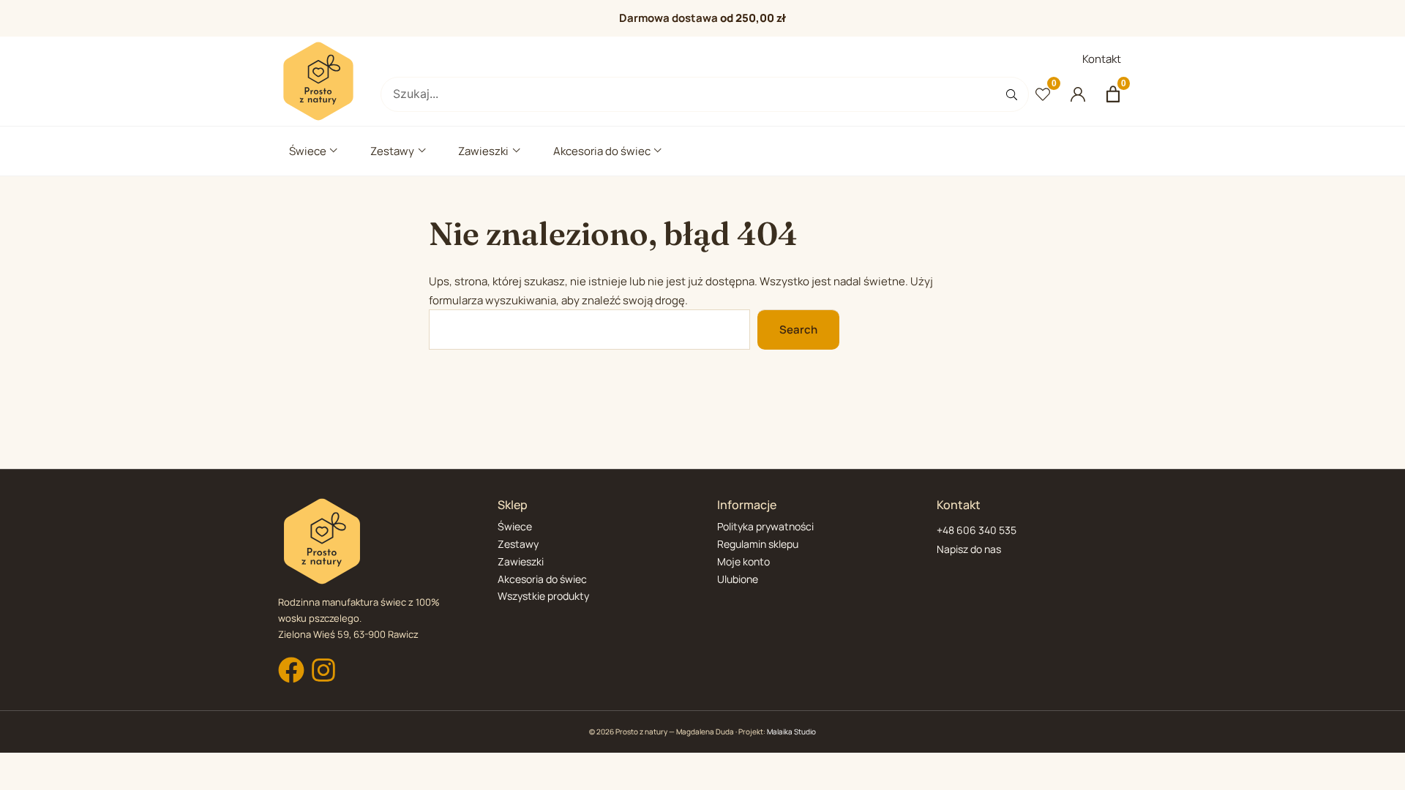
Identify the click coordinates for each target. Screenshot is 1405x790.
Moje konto (743, 561)
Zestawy (392, 151)
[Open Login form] (1078, 94)
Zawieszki (483, 151)
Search (798, 329)
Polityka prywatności (765, 526)
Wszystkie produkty (543, 596)
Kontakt (1101, 59)
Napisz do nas (969, 549)
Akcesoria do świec (602, 151)
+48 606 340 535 (976, 530)
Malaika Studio (791, 731)
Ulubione (737, 579)
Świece (307, 151)
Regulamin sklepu (757, 544)
